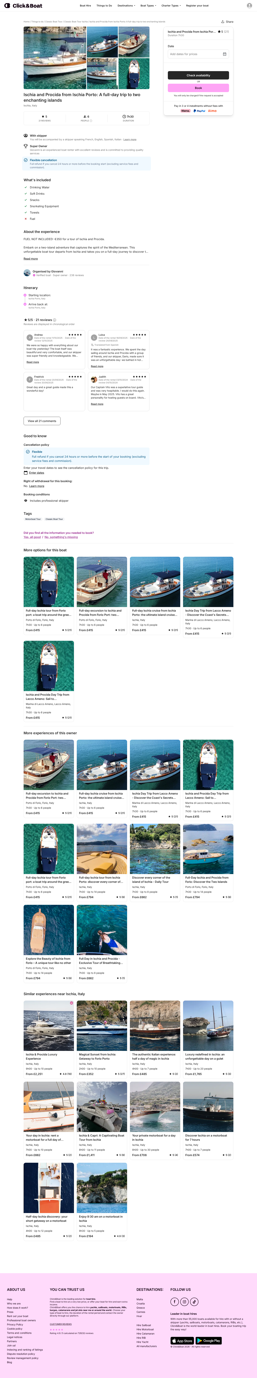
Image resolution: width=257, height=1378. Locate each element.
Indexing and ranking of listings (25, 1349)
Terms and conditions (19, 1332)
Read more (31, 258)
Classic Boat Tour (53, 21)
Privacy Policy (15, 1324)
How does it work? (17, 1307)
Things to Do (104, 5)
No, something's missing (61, 537)
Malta (140, 1299)
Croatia (141, 1303)
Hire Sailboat (144, 1325)
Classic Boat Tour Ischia (76, 21)
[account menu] (249, 5)
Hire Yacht (142, 1341)
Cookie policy (14, 1328)
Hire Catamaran (145, 1333)
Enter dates (36, 472)
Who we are (14, 1303)
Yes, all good (32, 537)
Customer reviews (61, 1324)
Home (27, 21)
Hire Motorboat (145, 1329)
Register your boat (197, 5)
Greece (141, 1307)
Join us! (11, 1345)
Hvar (139, 1316)
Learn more (36, 486)
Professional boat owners (21, 1320)
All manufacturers (147, 1346)
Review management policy (22, 1358)
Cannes (141, 1311)
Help (9, 1299)
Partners (12, 1341)
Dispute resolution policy (21, 1353)
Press (10, 1311)
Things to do (37, 21)
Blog (9, 1362)
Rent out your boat (17, 1316)
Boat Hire (85, 5)
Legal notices (14, 1337)
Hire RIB (141, 1337)
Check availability (198, 75)
